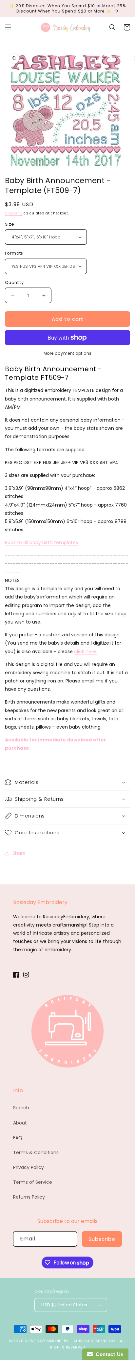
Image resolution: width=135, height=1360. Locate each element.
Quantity (14, 282)
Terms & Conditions (36, 1152)
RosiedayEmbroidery (47, 1341)
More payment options (68, 353)
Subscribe (101, 1238)
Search (21, 1107)
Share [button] (19, 853)
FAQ (17, 1137)
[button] (8, 27)
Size (9, 224)
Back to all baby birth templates (41, 542)
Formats (14, 253)
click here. (85, 651)
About (20, 1123)
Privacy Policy (28, 1167)
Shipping (14, 213)
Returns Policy (29, 1197)
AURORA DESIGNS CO (94, 1341)
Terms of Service (32, 1182)
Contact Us (108, 1354)
